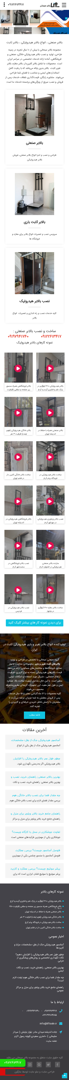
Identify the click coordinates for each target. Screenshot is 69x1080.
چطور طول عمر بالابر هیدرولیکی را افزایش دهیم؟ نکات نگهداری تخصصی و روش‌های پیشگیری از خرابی (40, 958)
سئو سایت (33, 1072)
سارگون (18, 1072)
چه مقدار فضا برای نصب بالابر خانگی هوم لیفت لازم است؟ (38, 979)
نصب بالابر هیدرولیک (34, 301)
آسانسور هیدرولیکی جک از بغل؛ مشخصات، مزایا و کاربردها (39, 946)
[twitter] (48, 1065)
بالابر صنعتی (34, 143)
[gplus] (39, 1065)
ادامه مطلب (34, 715)
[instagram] (29, 1065)
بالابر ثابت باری (34, 222)
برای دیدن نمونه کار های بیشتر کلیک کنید (34, 622)
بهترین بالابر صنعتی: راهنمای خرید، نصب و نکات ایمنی (40, 969)
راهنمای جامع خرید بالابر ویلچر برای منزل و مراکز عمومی (40, 989)
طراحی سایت (47, 1072)
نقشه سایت (51, 1041)
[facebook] (57, 1065)
